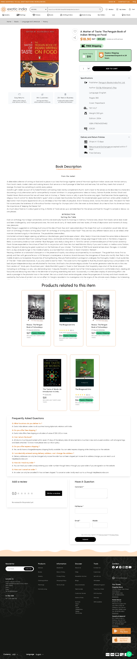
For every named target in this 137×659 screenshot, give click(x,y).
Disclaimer (60, 567)
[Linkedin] (126, 567)
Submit (85, 539)
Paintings (41, 585)
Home (9, 22)
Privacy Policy (114, 535)
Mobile (95, 521)
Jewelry (40, 576)
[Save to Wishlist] (75, 32)
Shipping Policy (61, 580)
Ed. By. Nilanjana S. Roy (106, 88)
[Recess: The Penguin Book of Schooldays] (36, 321)
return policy (54, 443)
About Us (78, 567)
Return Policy (61, 572)
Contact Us (97, 567)
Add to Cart (112, 69)
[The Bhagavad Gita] (68, 321)
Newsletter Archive (80, 576)
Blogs (77, 580)
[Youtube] (130, 567)
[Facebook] (113, 567)
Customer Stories (80, 593)
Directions (115, 597)
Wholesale (97, 580)
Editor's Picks (79, 597)
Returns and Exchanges (100, 147)
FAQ (134, 2)
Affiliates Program (99, 585)
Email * (77, 521)
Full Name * (79, 506)
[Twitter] (117, 567)
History (45, 22)
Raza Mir (48, 394)
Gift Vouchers (98, 593)
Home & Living (42, 589)
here (67, 466)
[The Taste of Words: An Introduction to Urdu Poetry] (52, 386)
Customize (97, 572)
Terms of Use (103, 535)
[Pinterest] (120, 567)
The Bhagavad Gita (67, 325)
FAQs (76, 572)
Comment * (79, 487)
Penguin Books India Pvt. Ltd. (112, 83)
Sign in (112, 2)
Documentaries (80, 585)
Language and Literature (31, 22)
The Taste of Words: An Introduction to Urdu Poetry (52, 391)
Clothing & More (43, 580)
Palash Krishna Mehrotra (33, 331)
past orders (85, 466)
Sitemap (96, 597)
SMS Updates (98, 602)
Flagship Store (117, 587)
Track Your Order (99, 589)
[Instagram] (123, 567)
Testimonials (79, 589)
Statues (40, 567)
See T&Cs (23, 102)
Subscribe (28, 569)
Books (16, 22)
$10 (89, 56)
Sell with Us (97, 576)
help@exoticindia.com (20, 459)
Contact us (124, 2)
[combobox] (73, 9)
